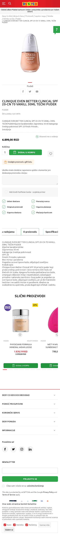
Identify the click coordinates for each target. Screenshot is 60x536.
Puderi (18, 19)
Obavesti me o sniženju (48, 136)
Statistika (20, 525)
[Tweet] (30, 91)
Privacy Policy (48, 492)
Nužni (9, 525)
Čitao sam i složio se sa (25, 486)
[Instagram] (22, 449)
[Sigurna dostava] (4, 212)
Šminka (50, 16)
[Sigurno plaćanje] (33, 207)
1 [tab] (30, 82)
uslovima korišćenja (35, 486)
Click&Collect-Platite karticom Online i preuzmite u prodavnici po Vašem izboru (30, 10)
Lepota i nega (40, 16)
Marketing (33, 525)
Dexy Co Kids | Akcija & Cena (13, 16)
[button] (50, 153)
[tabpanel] (30, 53)
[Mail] (37, 91)
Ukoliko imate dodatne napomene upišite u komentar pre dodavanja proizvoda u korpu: (26, 171)
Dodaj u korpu (26, 152)
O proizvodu (30, 231)
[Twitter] (13, 449)
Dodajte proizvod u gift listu (20, 162)
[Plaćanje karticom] (33, 212)
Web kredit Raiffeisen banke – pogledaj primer (27, 192)
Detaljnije (6, 129)
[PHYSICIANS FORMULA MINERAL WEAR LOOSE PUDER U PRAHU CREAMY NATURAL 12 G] (20, 320)
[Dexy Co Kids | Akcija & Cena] (30, 4)
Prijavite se (30, 479)
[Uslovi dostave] (4, 201)
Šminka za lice (8, 19)
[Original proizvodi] (4, 207)
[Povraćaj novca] (33, 201)
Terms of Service (8, 495)
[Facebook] (23, 91)
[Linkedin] (30, 449)
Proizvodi (29, 16)
